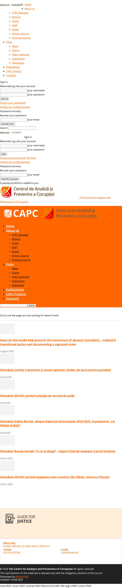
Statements (18, 58)
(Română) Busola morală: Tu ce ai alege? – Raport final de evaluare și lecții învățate (57, 451)
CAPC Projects (14, 71)
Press (9, 42)
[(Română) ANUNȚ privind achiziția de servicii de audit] (7, 388)
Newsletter (18, 63)
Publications (13, 67)
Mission (16, 17)
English (5, 4)
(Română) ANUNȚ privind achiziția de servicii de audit (37, 396)
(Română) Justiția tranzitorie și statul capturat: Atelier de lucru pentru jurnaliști (55, 370)
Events (15, 50)
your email (33, 119)
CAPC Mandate (20, 12)
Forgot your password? (13, 103)
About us (30, 8)
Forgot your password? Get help (18, 158)
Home (28, 4)
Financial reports (21, 38)
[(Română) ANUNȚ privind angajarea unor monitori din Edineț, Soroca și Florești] (7, 470)
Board (15, 29)
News (15, 46)
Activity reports (20, 33)
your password (36, 94)
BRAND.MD (22, 576)
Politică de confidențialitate (15, 107)
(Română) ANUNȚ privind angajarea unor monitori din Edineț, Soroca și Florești (55, 477)
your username (36, 90)
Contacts (11, 75)
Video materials (20, 54)
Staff (14, 25)
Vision (15, 21)
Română (17, 4)
